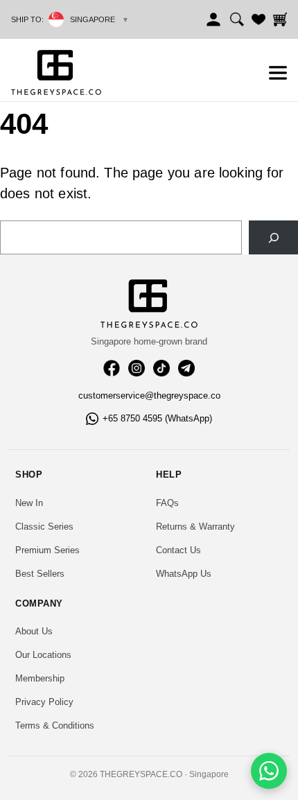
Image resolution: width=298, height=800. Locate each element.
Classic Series (44, 526)
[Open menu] (278, 73)
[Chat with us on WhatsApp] (269, 771)
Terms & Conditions (54, 725)
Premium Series (47, 550)
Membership (39, 678)
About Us (34, 631)
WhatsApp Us (183, 573)
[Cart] (280, 19)
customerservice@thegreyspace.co (149, 395)
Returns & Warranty (195, 526)
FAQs (167, 503)
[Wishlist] (258, 19)
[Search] (237, 19)
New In (29, 503)
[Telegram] (186, 368)
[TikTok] (161, 368)
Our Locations (43, 655)
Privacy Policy (44, 702)
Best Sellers (39, 573)
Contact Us (178, 550)
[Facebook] (111, 368)
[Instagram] (136, 368)
